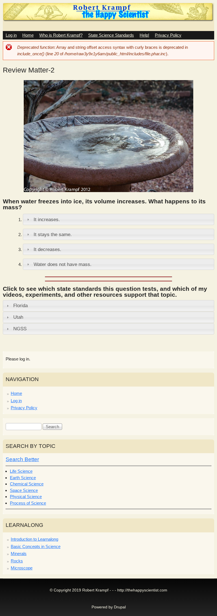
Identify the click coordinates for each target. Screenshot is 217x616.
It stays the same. (53, 234)
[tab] (118, 219)
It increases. (47, 219)
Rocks (17, 560)
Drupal (120, 607)
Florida (20, 305)
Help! (144, 35)
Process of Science (28, 503)
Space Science (24, 490)
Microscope (21, 568)
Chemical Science (27, 483)
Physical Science (26, 496)
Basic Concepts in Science (35, 546)
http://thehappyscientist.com (142, 590)
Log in (11, 35)
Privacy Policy (168, 35)
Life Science (21, 471)
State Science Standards (111, 35)
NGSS (20, 328)
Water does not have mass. (63, 264)
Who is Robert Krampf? (61, 35)
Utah (18, 317)
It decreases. (47, 249)
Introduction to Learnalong (34, 539)
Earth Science (23, 477)
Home (28, 35)
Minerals (19, 553)
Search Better (22, 459)
